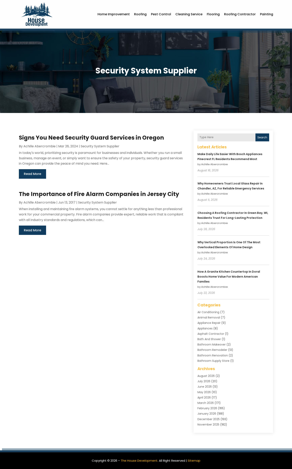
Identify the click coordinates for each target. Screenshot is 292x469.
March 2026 (205, 403)
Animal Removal (208, 317)
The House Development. (139, 460)
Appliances (205, 328)
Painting (266, 14)
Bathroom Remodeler (212, 350)
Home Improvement (114, 14)
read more (32, 174)
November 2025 (208, 425)
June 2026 (204, 387)
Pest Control (161, 14)
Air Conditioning (208, 312)
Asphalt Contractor (210, 334)
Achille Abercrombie (39, 146)
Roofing (140, 14)
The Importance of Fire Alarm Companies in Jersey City (99, 194)
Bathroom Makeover (211, 344)
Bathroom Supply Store (213, 361)
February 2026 (207, 408)
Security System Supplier (100, 146)
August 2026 (206, 376)
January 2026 (206, 414)
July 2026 (203, 381)
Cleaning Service (188, 14)
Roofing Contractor (240, 14)
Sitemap (194, 460)
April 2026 (204, 398)
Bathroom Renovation (212, 355)
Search (262, 137)
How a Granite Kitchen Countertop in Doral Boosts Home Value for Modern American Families (228, 277)
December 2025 (208, 419)
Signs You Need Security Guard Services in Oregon (91, 138)
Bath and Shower (209, 339)
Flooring (213, 14)
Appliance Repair (208, 323)
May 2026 (204, 392)
